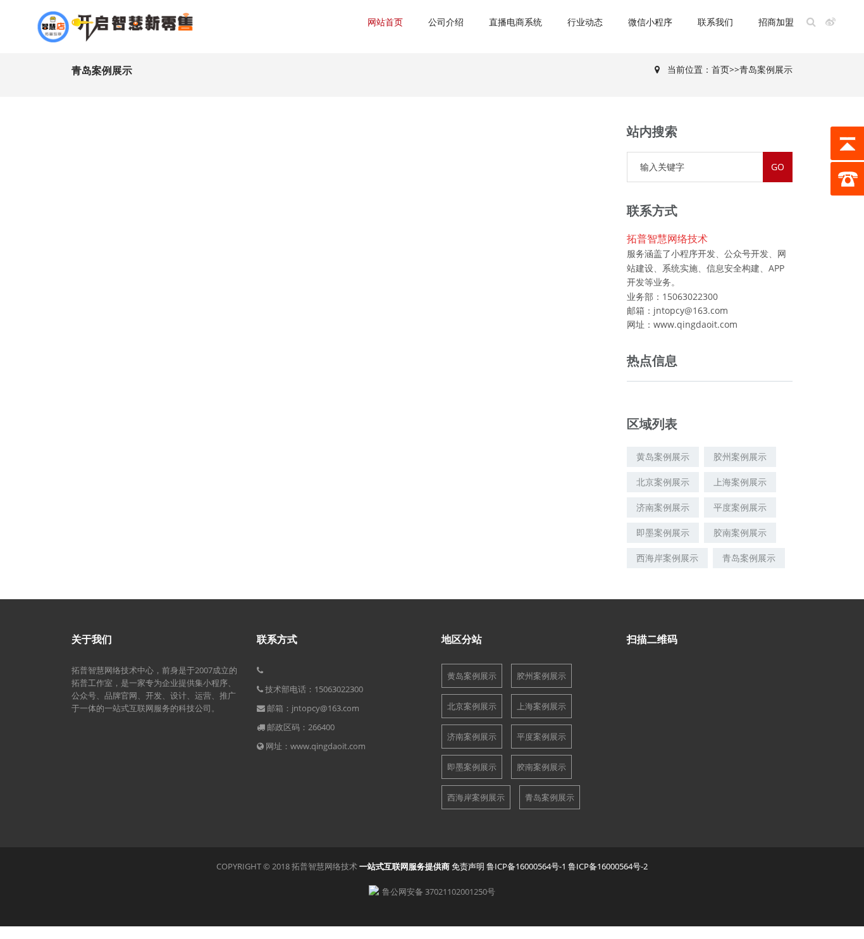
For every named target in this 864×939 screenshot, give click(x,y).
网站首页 (385, 22)
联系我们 (715, 22)
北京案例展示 (472, 706)
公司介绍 (446, 22)
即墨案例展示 (472, 767)
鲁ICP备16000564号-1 (526, 866)
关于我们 (91, 639)
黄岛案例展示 (472, 675)
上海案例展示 (541, 706)
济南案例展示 (472, 736)
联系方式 (277, 639)
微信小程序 (650, 22)
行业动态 (585, 22)
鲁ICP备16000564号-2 (608, 866)
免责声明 (468, 866)
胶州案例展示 (541, 675)
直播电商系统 (515, 22)
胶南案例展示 (541, 767)
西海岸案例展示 (476, 797)
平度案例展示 (541, 736)
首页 (720, 69)
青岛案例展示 (766, 69)
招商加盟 (776, 22)
